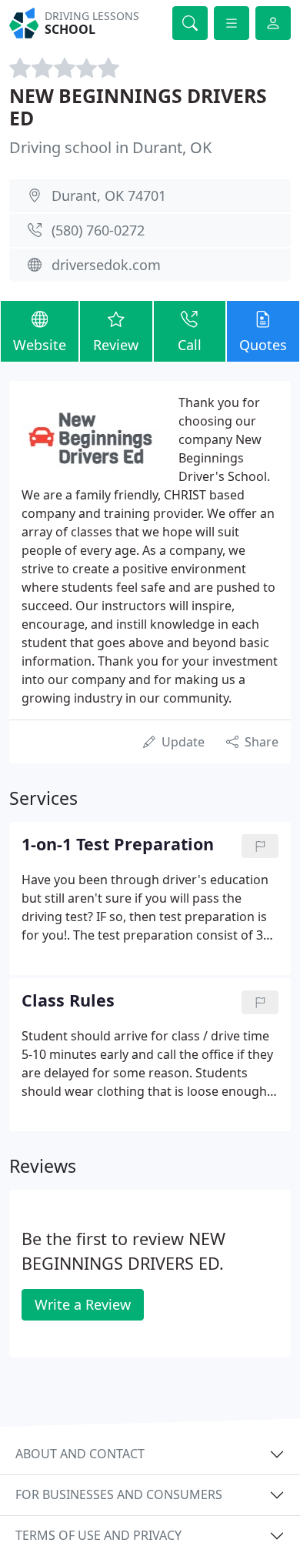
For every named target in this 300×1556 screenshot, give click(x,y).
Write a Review (83, 1304)
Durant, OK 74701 (109, 195)
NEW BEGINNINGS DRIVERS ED (138, 107)
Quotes (263, 345)
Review (115, 345)
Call (190, 345)
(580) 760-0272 (98, 230)
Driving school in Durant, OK (110, 147)
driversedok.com (106, 264)
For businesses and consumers (118, 1494)
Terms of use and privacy (98, 1535)
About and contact (80, 1453)
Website (39, 345)
